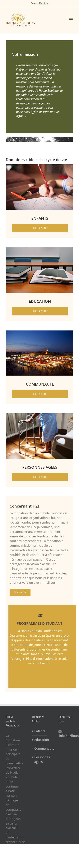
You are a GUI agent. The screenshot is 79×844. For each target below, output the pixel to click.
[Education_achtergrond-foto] (39, 249)
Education (39, 740)
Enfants (39, 731)
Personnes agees (39, 759)
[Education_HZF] (39, 166)
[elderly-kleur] (39, 415)
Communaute (39, 748)
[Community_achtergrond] (39, 332)
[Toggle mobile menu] (71, 18)
